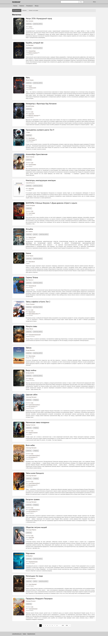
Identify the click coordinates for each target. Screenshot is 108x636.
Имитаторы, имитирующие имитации (41, 180)
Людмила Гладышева (33, 432)
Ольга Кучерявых (32, 164)
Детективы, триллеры (37, 307)
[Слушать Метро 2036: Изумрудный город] (18, 26)
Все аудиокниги (16, 10)
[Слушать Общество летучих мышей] (18, 535)
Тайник (28, 348)
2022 (32, 402)
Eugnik (30, 85)
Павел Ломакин (32, 355)
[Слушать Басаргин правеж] (18, 507)
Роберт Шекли (29, 329)
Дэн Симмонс (29, 231)
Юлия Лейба (31, 537)
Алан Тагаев (31, 113)
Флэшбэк (29, 229)
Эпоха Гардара (32, 139)
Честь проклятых (32, 406)
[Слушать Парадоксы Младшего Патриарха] (18, 606)
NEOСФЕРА (31, 188)
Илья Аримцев (29, 21)
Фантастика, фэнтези (37, 23)
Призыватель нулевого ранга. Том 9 (40, 130)
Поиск (81, 1)
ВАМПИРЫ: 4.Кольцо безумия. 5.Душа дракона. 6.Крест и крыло (51, 203)
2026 (32, 111)
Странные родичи (32, 87)
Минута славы (31, 326)
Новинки (21, 5)
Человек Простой (32, 285)
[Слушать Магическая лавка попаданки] (18, 429)
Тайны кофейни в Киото (33, 313)
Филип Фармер (30, 80)
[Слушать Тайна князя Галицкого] (18, 481)
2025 (32, 430)
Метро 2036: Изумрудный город (39, 18)
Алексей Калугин (30, 182)
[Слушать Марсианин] (18, 560)
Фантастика (28, 23)
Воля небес (30, 445)
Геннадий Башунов (30, 578)
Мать (28, 77)
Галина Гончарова (30, 205)
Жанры (36, 5)
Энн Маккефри (29, 45)
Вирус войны (31, 370)
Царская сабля (31, 394)
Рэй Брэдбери (29, 555)
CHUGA (30, 26)
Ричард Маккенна (30, 350)
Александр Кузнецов (33, 608)
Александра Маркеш (31, 529)
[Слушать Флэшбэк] (18, 236)
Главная (15, 5)
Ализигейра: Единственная (36, 154)
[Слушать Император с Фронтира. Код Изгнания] (18, 110)
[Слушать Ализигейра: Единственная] (18, 161)
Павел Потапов (32, 311)
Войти (94, 1)
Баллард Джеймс (30, 372)
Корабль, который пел (34, 43)
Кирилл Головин (32, 237)
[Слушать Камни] (18, 258)
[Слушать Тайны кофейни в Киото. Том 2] (18, 308)
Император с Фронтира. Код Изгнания (41, 103)
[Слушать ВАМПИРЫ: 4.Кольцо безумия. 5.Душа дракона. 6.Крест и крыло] (18, 210)
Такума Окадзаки (30, 304)
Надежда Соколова (30, 425)
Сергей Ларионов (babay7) (34, 404)
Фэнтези (35, 581)
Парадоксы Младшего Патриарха (39, 598)
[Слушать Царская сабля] (18, 402)
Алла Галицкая (32, 213)
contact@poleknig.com (17, 633)
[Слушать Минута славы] (18, 333)
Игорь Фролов (32, 261)
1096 (67, 625)
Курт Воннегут (29, 280)
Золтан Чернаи (29, 255)
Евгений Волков (30, 106)
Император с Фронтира (33, 115)
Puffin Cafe (31, 378)
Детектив (35, 234)
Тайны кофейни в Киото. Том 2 (38, 301)
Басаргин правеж (33, 499)
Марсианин (30, 553)
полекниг (16, 1)
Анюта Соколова (30, 156)
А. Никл (28, 132)
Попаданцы (35, 399)
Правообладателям (31, 633)
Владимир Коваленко (33, 561)
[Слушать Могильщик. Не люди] (18, 583)
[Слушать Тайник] (18, 355)
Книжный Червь (32, 50)
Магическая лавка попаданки (37, 422)
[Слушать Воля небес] (18, 453)
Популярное (29, 5)
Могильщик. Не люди (34, 576)
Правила (24, 633)
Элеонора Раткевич (31, 601)
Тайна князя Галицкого (35, 473)
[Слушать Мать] (18, 85)
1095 (63, 625)
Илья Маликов (32, 138)
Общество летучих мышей (36, 527)
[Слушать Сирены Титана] (18, 285)
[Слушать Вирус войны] (18, 377)
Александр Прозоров (31, 397)
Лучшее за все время (33, 10)
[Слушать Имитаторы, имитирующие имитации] (18, 187)
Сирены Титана (32, 277)
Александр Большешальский (35, 334)
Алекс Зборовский (32, 584)
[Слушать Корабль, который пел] (18, 50)
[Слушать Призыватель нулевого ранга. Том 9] (18, 137)
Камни (28, 253)
